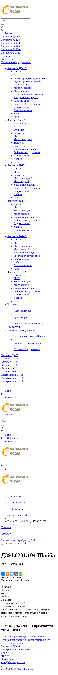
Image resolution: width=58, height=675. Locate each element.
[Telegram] (12, 574)
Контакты (7, 659)
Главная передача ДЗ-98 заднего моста (24, 636)
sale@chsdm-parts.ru (19, 514)
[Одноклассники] (7, 574)
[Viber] (16, 574)
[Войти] (2, 462)
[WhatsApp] (20, 574)
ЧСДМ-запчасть (26, 668)
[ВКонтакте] (3, 574)
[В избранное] (2, 567)
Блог (4, 652)
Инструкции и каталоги (15, 649)
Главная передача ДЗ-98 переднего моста (25, 639)
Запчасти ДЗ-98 (10, 646)
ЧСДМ (5, 655)
